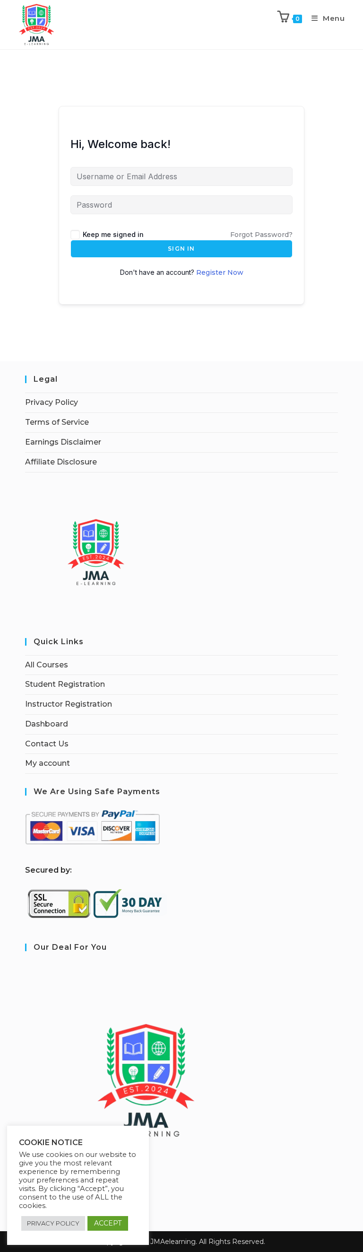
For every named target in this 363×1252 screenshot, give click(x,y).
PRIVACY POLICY (53, 1223)
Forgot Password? (261, 234)
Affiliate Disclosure (61, 461)
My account (47, 763)
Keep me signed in (113, 234)
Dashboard (46, 723)
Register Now (219, 272)
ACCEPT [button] (107, 1223)
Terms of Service (57, 422)
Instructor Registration (68, 704)
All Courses (46, 664)
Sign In (181, 248)
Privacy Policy (51, 402)
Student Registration (65, 684)
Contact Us (47, 743)
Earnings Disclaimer (63, 442)
